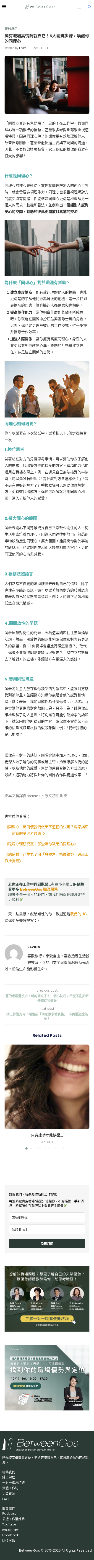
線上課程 (8, 1477)
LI (8, 1540)
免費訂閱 (47, 1243)
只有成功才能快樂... (47, 1135)
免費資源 (8, 1493)
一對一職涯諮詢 (13, 1482)
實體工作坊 (10, 1488)
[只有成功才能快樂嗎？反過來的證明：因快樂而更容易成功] (47, 1087)
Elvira (22, 48)
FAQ (5, 1499)
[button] (8, 1097)
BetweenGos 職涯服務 (39, 889)
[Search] (89, 6)
